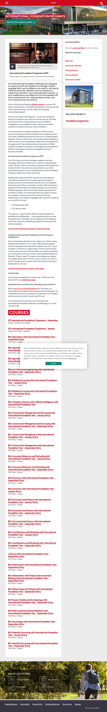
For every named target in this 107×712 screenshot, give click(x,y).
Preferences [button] (72, 358)
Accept (53, 363)
